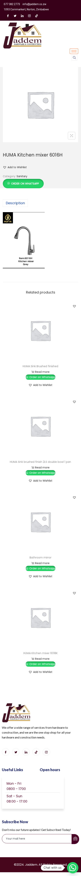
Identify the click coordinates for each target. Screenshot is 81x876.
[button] (15, 167)
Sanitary (22, 176)
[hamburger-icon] (74, 51)
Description (15, 203)
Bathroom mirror (40, 557)
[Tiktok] (36, 752)
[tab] (40, 203)
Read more (42, 372)
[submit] (75, 839)
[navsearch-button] (74, 58)
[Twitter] (15, 15)
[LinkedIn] (22, 15)
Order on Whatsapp (25, 183)
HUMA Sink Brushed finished (40, 366)
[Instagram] (29, 15)
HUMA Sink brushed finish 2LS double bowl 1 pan (40, 462)
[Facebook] (8, 15)
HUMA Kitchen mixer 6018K (40, 653)
